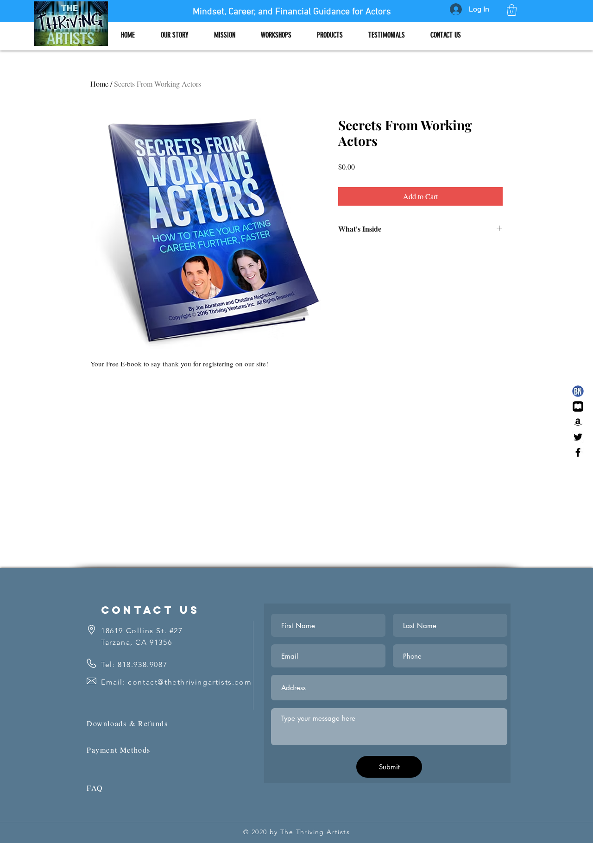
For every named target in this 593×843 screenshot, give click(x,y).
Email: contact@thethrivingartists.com (176, 682)
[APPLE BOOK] (578, 406)
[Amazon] (578, 422)
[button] (512, 10)
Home (99, 83)
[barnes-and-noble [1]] (578, 391)
